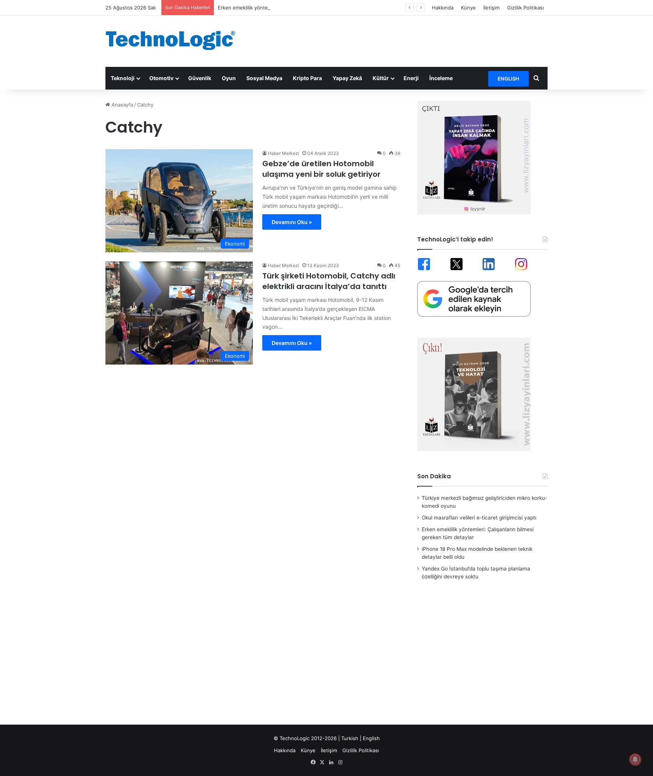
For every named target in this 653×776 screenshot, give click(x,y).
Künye (468, 8)
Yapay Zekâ (347, 78)
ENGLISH (508, 79)
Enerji (411, 78)
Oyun (229, 78)
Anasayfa (121, 105)
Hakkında (442, 8)
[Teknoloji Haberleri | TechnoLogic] (175, 40)
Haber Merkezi (283, 153)
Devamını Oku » (292, 222)
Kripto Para (307, 78)
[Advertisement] (402, 40)
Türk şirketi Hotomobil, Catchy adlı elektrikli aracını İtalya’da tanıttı (328, 281)
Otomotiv (161, 78)
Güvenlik (199, 78)
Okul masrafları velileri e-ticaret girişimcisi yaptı (479, 518)
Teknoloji (123, 78)
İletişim (491, 8)
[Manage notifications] (635, 759)
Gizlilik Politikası (525, 8)
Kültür (381, 78)
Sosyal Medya (264, 78)
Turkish (349, 738)
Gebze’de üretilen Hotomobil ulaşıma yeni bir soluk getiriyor (321, 168)
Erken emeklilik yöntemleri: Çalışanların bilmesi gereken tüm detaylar (298, 8)
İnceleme (441, 78)
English (371, 738)
